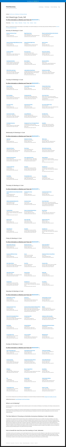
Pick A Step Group (27, 51)
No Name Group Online (46, 70)
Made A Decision (45, 42)
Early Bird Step (9, 281)
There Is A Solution (27, 334)
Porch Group (26, 148)
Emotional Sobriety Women (11, 157)
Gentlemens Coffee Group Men (47, 316)
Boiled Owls (44, 272)
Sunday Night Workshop (46, 359)
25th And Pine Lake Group (11, 70)
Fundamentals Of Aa (27, 95)
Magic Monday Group (28, 33)
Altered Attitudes (45, 157)
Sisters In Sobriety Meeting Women (30, 210)
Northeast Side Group (45, 219)
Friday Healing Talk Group (11, 244)
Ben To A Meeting (9, 95)
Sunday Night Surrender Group (29, 350)
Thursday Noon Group (28, 191)
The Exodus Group (10, 104)
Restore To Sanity (45, 387)
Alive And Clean (27, 272)
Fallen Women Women (10, 272)
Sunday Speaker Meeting (46, 378)
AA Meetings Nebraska (23, 14)
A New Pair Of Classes (10, 148)
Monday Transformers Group (11, 33)
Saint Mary (51, 396)
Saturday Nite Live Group (11, 297)
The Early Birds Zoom (10, 334)
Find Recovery (10, 7)
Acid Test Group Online (10, 113)
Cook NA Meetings (18, 399)
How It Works (44, 281)
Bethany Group (9, 219)
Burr (48, 396)
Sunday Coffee (26, 378)
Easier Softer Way (27, 219)
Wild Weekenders (45, 334)
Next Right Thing (45, 113)
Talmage (45, 396)
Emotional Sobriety (10, 359)
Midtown (43, 306)
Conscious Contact (27, 201)
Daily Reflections (9, 228)
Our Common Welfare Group (47, 104)
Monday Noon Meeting (46, 51)
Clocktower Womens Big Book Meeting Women (32, 306)
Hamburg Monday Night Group (29, 42)
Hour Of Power (44, 210)
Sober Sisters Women (10, 263)
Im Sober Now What (10, 51)
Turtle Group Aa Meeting (46, 350)
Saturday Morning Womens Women (48, 325)
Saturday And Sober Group (11, 306)
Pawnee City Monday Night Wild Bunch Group (14, 42)
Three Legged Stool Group (28, 157)
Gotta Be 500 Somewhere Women (30, 359)
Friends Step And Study (28, 104)
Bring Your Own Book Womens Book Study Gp (50, 33)
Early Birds (26, 166)
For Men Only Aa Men (28, 316)
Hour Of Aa (26, 263)
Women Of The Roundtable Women (12, 316)
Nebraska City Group (27, 244)
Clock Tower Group (45, 95)
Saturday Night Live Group (46, 297)
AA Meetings (17, 14)
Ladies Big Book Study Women (29, 70)
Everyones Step (45, 263)
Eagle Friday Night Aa (45, 244)
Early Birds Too (44, 166)
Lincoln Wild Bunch (27, 113)
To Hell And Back (9, 210)
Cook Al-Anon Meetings (25, 399)
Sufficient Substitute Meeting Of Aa (12, 201)
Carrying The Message (10, 166)
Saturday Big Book (27, 325)
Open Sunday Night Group (11, 350)
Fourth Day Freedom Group (46, 191)
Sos (7, 378)
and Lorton (54, 396)
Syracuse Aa (26, 297)
